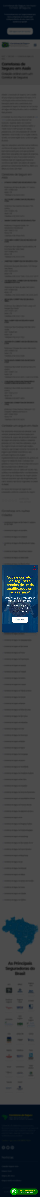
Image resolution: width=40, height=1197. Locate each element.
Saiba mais (20, 619)
